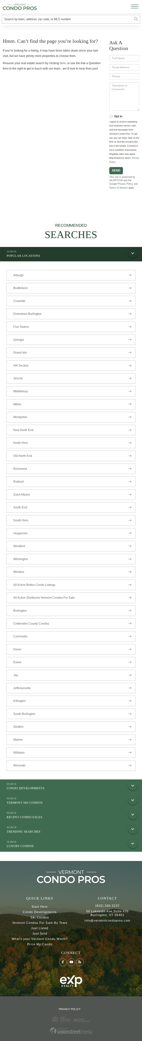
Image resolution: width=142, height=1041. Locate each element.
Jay (15, 675)
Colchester (20, 636)
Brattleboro (20, 288)
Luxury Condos (20, 846)
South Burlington (24, 713)
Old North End (22, 455)
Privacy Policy (125, 183)
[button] (136, 19)
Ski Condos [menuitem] (40, 917)
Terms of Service (118, 187)
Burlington (20, 610)
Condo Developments (25, 788)
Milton (17, 404)
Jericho (18, 378)
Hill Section (20, 365)
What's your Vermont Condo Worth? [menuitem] (40, 939)
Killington (19, 700)
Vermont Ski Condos (25, 802)
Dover (17, 649)
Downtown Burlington (27, 313)
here (63, 63)
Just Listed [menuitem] (39, 928)
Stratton (18, 726)
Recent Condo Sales (24, 817)
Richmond (20, 468)
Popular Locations (23, 255)
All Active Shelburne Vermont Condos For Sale (44, 597)
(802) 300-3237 (107, 905)
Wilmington (20, 559)
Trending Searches (23, 831)
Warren (18, 739)
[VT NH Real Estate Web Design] (71, 1030)
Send (116, 170)
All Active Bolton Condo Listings (34, 584)
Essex (17, 662)
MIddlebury (20, 391)
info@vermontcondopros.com (107, 920)
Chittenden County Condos (31, 623)
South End (20, 507)
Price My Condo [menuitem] (39, 944)
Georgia (18, 339)
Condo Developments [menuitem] (40, 912)
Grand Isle (20, 352)
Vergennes (20, 533)
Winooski (19, 765)
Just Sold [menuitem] (39, 933)
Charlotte (19, 301)
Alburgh (18, 275)
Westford (19, 546)
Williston (19, 752)
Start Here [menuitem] (40, 906)
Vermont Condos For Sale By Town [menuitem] (39, 922)
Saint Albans (21, 494)
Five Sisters (21, 326)
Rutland (18, 481)
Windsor (18, 571)
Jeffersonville (22, 688)
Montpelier (20, 417)
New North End (23, 430)
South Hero (20, 520)
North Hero (20, 442)
